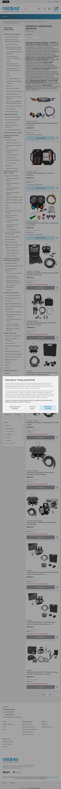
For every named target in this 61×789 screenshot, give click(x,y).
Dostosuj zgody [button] (32, 407)
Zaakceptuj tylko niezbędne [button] (14, 407)
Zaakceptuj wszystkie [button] (48, 407)
